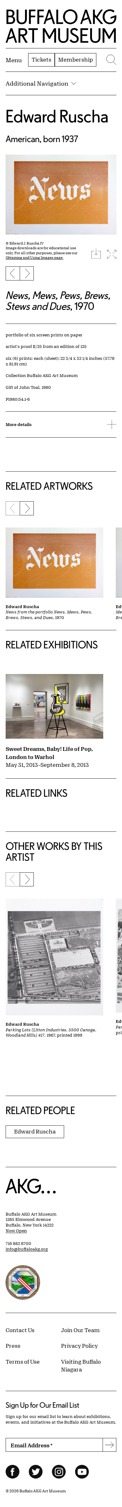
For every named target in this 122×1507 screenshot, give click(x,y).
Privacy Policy (79, 1345)
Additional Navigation (37, 83)
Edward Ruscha (57, 116)
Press (13, 1345)
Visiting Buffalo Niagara (81, 1365)
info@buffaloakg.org (27, 1249)
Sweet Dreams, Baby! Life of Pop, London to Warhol (49, 753)
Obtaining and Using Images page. (35, 257)
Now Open (16, 1230)
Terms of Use (23, 1361)
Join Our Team (80, 1330)
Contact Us (20, 1330)
